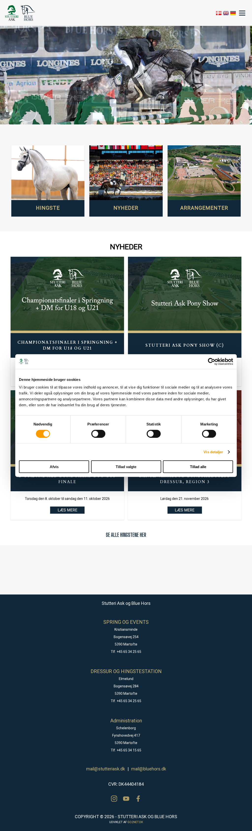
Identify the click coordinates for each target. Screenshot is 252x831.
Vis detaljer (213, 452)
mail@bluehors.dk (148, 768)
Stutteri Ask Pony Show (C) (184, 345)
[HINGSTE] (47, 172)
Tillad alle (198, 467)
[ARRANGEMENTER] (204, 172)
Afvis (54, 467)
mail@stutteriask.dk (105, 768)
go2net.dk (135, 822)
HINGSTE (48, 208)
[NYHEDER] (125, 172)
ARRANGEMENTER (204, 208)
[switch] (98, 434)
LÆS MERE (67, 510)
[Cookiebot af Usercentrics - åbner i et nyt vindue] (211, 361)
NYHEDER (125, 208)
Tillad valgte (126, 467)
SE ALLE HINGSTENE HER (126, 535)
